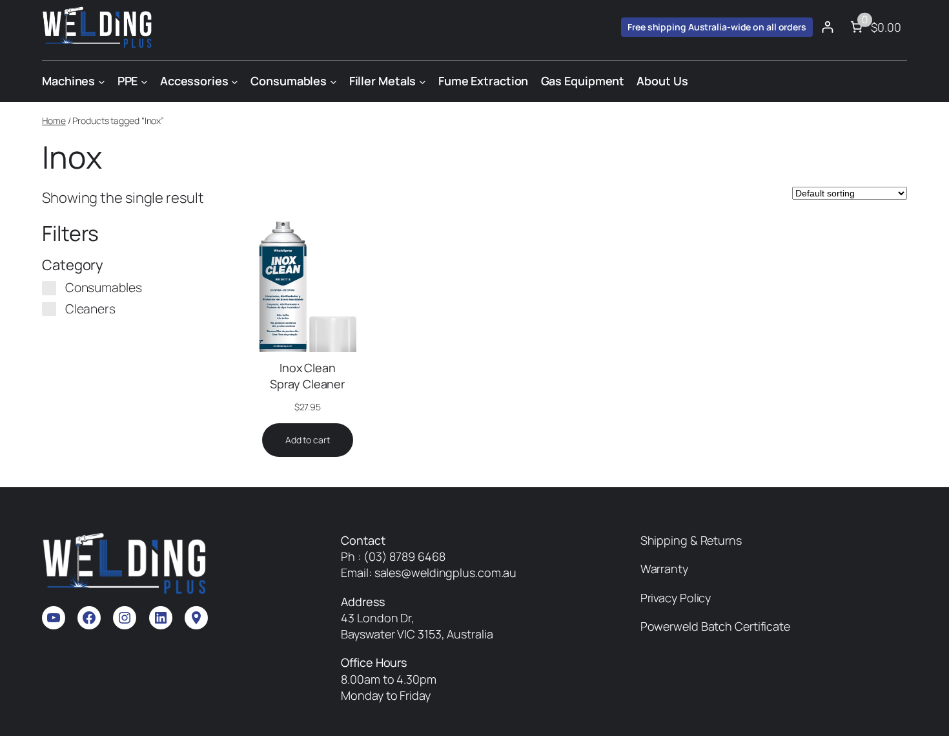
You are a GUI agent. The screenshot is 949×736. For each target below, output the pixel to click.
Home (54, 120)
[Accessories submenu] (234, 81)
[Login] (827, 26)
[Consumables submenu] (333, 81)
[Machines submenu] (101, 81)
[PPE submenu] (144, 81)
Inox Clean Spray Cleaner (307, 376)
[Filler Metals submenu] (422, 81)
